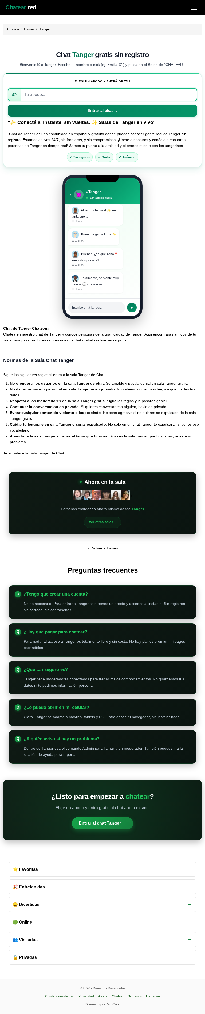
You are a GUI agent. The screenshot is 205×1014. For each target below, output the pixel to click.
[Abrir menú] (194, 7)
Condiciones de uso (59, 996)
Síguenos (135, 996)
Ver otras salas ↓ (102, 522)
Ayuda (103, 996)
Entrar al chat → (103, 110)
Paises (29, 29)
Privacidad (86, 996)
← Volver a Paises (102, 548)
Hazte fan (153, 996)
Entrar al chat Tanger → (102, 823)
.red (20, 7)
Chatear (13, 29)
